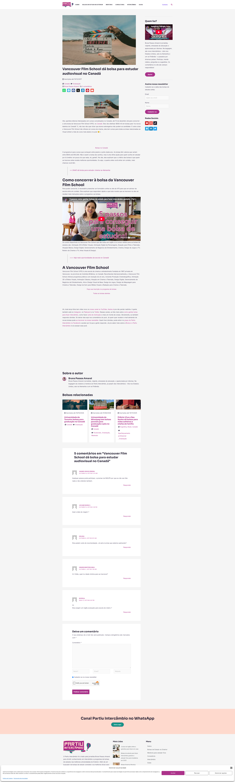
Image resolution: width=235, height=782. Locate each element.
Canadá (67, 84)
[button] (231, 768)
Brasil (129, 427)
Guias (141, 4)
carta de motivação (94, 315)
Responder (127, 485)
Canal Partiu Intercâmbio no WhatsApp (117, 718)
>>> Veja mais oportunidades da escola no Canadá (89, 258)
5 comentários (87, 86)
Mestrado (94, 435)
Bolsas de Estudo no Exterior (92, 4)
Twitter (96, 312)
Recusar (197, 773)
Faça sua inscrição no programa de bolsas (101, 289)
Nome (147, 103)
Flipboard (87, 312)
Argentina (123, 427)
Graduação (77, 84)
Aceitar (173, 773)
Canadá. (100, 124)
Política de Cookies (8, 778)
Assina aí (111, 309)
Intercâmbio (131, 4)
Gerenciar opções (221, 773)
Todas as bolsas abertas (101, 293)
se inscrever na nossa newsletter (87, 320)
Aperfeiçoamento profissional (124, 434)
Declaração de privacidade (21, 778)
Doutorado (97, 433)
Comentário (77, 643)
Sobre (77, 4)
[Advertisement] (101, 141)
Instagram (77, 312)
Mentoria (109, 4)
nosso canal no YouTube (98, 309)
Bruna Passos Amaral (71, 86)
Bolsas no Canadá (101, 148)
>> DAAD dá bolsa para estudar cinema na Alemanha (90, 170)
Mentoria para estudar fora (156, 753)
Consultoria (119, 4)
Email (147, 94)
